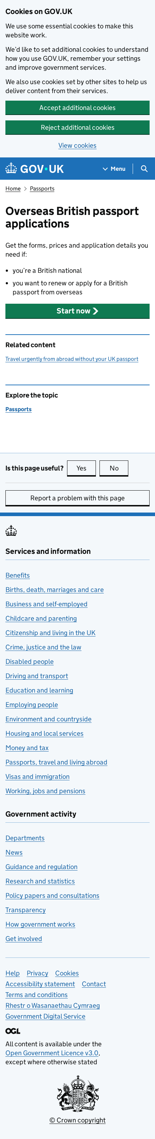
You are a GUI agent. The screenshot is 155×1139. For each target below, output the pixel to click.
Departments (25, 838)
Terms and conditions (36, 995)
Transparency (25, 910)
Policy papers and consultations (52, 895)
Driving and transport (36, 676)
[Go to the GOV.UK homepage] (34, 168)
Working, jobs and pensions (45, 791)
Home (13, 188)
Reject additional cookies (78, 127)
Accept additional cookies (77, 108)
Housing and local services (44, 733)
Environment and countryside (48, 719)
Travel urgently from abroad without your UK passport (71, 358)
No (119, 468)
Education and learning (39, 690)
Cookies (67, 973)
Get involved (23, 938)
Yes (86, 468)
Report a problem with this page (77, 498)
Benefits (17, 575)
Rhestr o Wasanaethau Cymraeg (52, 1005)
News (14, 852)
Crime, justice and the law (43, 647)
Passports (42, 188)
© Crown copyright (77, 1120)
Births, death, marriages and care (54, 589)
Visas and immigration (37, 776)
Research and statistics (40, 881)
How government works (40, 924)
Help (12, 973)
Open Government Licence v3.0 (51, 1053)
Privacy (37, 973)
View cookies (77, 145)
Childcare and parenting (41, 618)
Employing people (31, 705)
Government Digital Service (45, 1016)
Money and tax (27, 748)
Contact (94, 984)
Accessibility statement (40, 984)
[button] (77, 311)
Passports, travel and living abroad (56, 762)
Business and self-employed (46, 604)
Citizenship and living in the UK (50, 633)
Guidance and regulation (41, 867)
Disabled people (29, 661)
